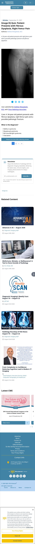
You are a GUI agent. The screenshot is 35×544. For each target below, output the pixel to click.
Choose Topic (15, 7)
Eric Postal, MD (8, 266)
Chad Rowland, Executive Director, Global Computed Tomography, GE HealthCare (14, 376)
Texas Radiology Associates (17, 109)
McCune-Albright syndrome (12, 133)
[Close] (33, 510)
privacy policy (6, 181)
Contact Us (17, 440)
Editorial (17, 442)
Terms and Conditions (17, 451)
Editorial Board (17, 444)
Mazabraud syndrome (10, 131)
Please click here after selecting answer (17, 139)
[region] (17, 525)
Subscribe (26, 176)
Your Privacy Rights (17, 453)
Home (6, 487)
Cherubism (7, 135)
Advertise (18, 436)
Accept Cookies (17, 541)
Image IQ (4, 191)
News (20, 487)
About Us (13, 487)
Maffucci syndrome (9, 129)
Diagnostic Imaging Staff (11, 230)
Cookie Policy (29, 527)
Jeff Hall (6, 301)
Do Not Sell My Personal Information (17, 447)
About (17, 438)
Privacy (17, 449)
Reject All (17, 536)
